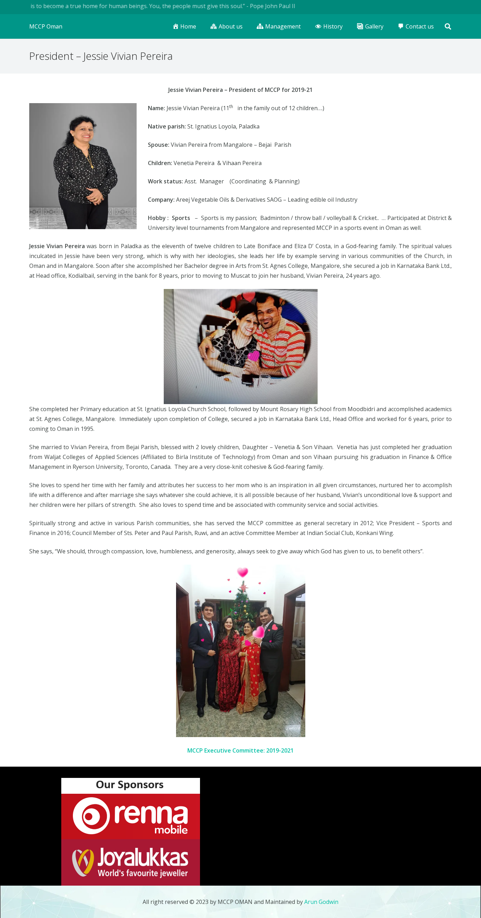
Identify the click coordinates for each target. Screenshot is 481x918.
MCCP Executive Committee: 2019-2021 (240, 750)
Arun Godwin (321, 902)
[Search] (448, 26)
